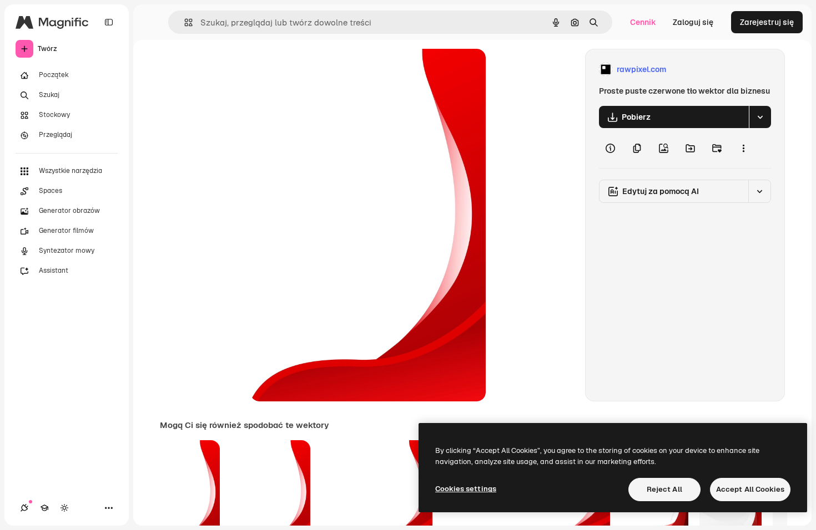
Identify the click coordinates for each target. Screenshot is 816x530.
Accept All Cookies (750, 489)
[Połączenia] (24, 508)
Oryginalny (327, 69)
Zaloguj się (693, 22)
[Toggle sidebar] (109, 22)
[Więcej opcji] (743, 148)
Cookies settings (465, 488)
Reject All (664, 489)
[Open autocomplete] (184, 22)
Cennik (643, 22)
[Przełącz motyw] (64, 508)
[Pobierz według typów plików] (760, 117)
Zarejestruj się (767, 22)
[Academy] (44, 508)
